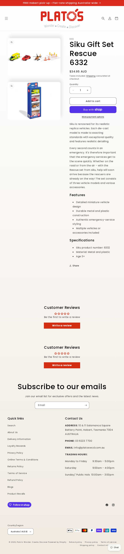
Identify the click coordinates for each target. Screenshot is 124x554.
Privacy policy (91, 542)
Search (12, 425)
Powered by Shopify (57, 542)
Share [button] (76, 265)
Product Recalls (16, 493)
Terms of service (108, 542)
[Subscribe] (85, 405)
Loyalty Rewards (17, 445)
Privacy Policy (15, 452)
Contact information (106, 545)
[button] (6, 18)
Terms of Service (17, 473)
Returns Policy (15, 466)
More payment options (93, 116)
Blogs (10, 486)
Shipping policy (87, 545)
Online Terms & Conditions (23, 459)
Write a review (62, 325)
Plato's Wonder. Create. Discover (32, 542)
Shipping (91, 76)
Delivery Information (19, 439)
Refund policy (75, 542)
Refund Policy (15, 480)
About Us (13, 432)
